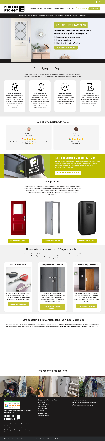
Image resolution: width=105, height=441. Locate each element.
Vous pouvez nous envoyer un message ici (86, 402)
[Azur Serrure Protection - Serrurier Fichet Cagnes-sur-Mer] (14, 8)
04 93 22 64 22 (89, 405)
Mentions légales (61, 438)
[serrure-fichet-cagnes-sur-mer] (52, 218)
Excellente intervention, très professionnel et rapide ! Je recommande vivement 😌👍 (28, 142)
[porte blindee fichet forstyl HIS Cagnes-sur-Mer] (18, 218)
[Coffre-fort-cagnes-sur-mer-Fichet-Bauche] (87, 218)
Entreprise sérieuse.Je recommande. (76, 142)
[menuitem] (36, 8)
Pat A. (74, 133)
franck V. (28, 133)
